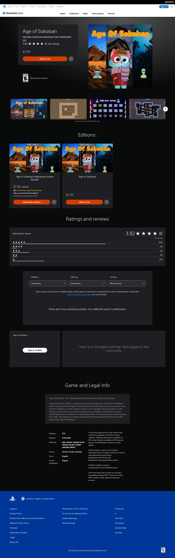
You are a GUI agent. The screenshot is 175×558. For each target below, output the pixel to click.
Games (23, 7)
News (51, 7)
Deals (85, 13)
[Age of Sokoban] (29, 109)
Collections (74, 13)
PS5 (16, 7)
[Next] (165, 109)
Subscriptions (98, 13)
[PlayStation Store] (13, 13)
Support (59, 7)
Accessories (42, 7)
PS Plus (31, 7)
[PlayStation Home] (4, 6)
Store (10, 7)
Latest (62, 13)
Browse (111, 13)
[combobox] (48, 283)
